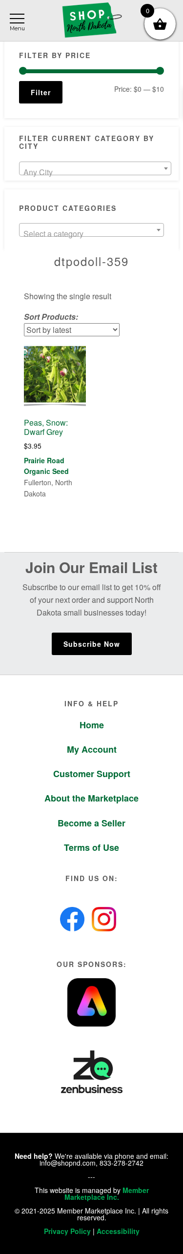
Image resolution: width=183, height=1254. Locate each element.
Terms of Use (91, 847)
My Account (92, 749)
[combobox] (95, 168)
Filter (41, 92)
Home (92, 725)
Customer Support (91, 773)
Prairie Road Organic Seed (46, 465)
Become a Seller (91, 823)
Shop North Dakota (91, 20)
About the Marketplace (91, 798)
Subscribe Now (91, 644)
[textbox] (95, 172)
